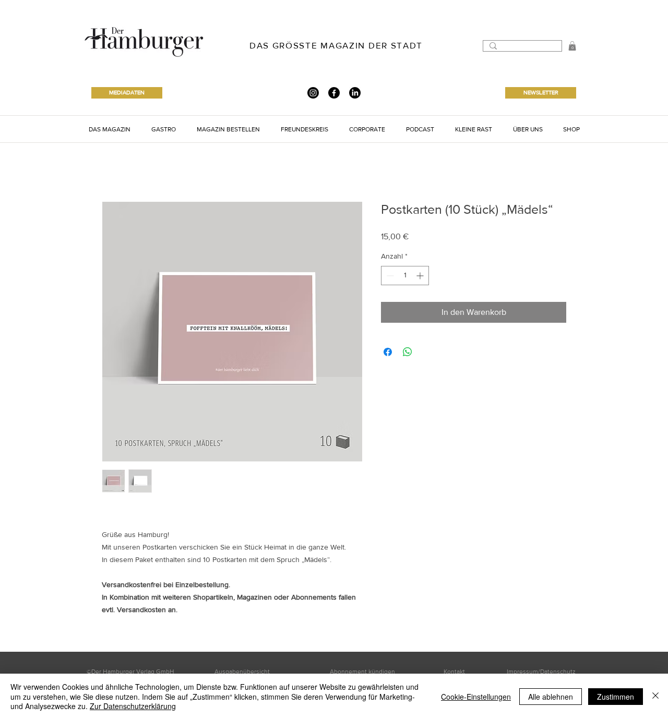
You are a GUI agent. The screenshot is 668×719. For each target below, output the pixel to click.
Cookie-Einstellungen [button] (476, 696)
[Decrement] (389, 275)
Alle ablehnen (550, 696)
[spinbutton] (405, 275)
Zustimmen (615, 696)
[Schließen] (655, 696)
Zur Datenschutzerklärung (133, 706)
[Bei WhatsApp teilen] (407, 352)
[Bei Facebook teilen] (387, 352)
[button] (109, 129)
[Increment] (420, 275)
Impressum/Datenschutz (541, 671)
